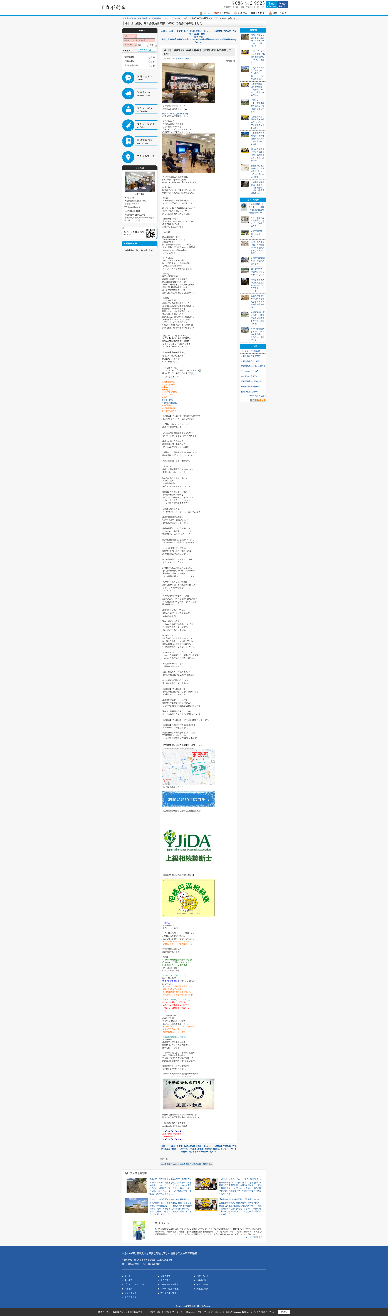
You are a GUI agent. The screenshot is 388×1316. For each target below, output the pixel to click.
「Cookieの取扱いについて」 (244, 1312)
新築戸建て (165, 1276)
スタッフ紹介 (202, 1284)
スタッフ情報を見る (253, 1237)
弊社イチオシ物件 (168, 1293)
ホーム (127, 1276)
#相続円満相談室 (170, 403)
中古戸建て (165, 1280)
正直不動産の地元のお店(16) (253, 366)
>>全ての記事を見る (257, 395)
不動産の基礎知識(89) (250, 386)
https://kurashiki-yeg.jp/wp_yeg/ (175, 114)
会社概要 (128, 1280)
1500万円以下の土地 (170, 1289)
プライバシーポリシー (134, 1284)
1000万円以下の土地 (170, 1284)
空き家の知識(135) (249, 376)
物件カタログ (130, 1297)
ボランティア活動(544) (250, 351)
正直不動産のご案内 (180, 58)
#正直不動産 (168, 400)
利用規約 (128, 1289)
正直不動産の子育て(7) (250, 356)
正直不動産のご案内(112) (251, 381)
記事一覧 (198, 36)
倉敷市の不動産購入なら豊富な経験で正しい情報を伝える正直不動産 (159, 1253)
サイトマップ (130, 1293)
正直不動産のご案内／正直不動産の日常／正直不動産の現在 (186, 1164)
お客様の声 (201, 1280)
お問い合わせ (202, 1276)
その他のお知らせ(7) (249, 371)
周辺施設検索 (202, 1289)
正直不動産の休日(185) (250, 361)
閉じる (284, 1312)
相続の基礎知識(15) (249, 392)
